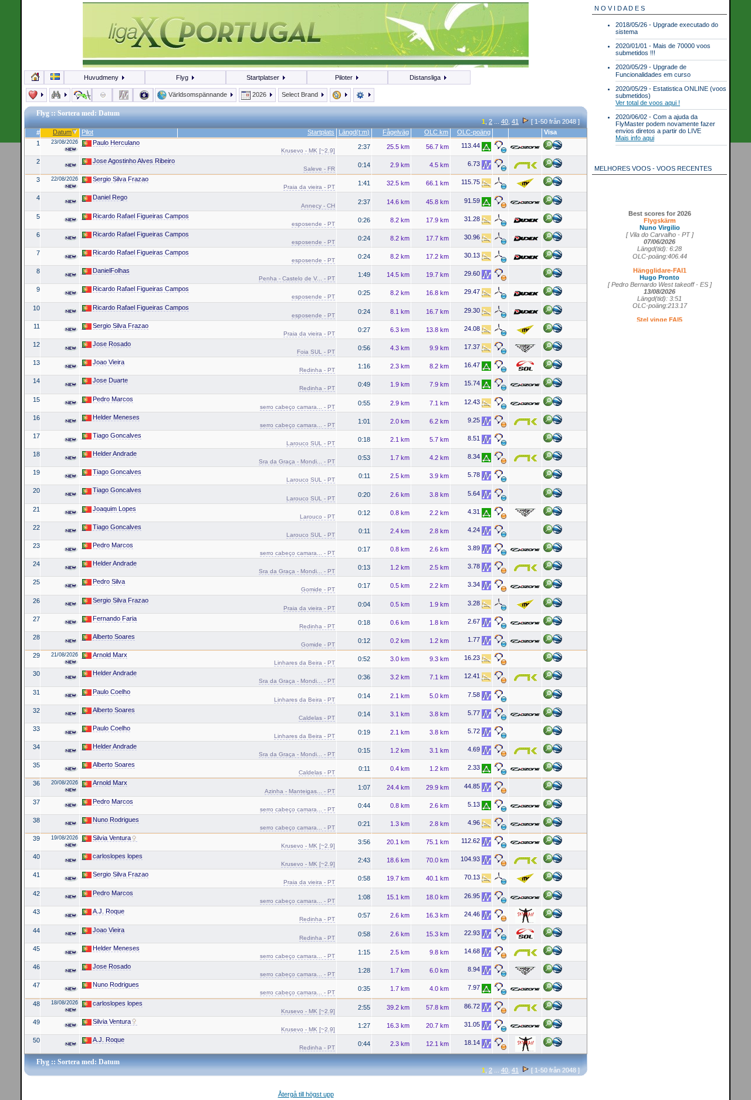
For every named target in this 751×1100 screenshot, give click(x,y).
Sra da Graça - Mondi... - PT (297, 461)
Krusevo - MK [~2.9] (308, 150)
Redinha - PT (317, 370)
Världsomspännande (198, 94)
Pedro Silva (109, 581)
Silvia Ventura (112, 837)
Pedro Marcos (113, 398)
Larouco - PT (317, 516)
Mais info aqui (634, 137)
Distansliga (426, 77)
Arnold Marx (110, 654)
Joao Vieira (108, 361)
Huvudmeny (102, 77)
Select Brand (301, 94)
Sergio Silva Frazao (120, 178)
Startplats (320, 132)
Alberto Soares (114, 636)
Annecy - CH (318, 205)
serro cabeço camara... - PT (297, 407)
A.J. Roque (108, 911)
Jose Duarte (110, 380)
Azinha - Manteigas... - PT (300, 791)
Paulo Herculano (116, 142)
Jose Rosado (112, 343)
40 (504, 121)
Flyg (183, 77)
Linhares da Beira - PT (304, 662)
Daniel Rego (110, 197)
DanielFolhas (111, 270)
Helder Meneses (116, 417)
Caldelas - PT (317, 718)
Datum (62, 132)
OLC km (436, 132)
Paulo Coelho (111, 691)
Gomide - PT (318, 589)
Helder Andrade (115, 453)
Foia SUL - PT (316, 351)
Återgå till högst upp (306, 1094)
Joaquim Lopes (114, 508)
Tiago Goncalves (117, 435)
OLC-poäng (473, 132)
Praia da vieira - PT (309, 187)
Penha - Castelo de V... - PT (297, 278)
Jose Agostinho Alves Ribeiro (134, 160)
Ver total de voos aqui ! (647, 102)
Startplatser (263, 77)
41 (515, 121)
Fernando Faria (115, 618)
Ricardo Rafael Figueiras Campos (141, 215)
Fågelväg (396, 132)
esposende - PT (313, 224)
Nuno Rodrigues (116, 819)
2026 (259, 94)
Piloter (344, 77)
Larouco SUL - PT (310, 443)
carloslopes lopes (118, 855)
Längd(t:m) (354, 132)
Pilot (87, 132)
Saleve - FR (319, 168)
